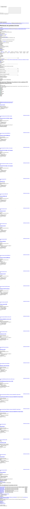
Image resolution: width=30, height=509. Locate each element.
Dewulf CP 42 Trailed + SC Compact (6, 150)
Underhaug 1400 (3, 442)
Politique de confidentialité (13, 497)
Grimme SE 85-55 (2, 489)
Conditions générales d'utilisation (4, 497)
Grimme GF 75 (2, 492)
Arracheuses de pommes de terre (17, 23)
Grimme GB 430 (3, 241)
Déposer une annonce (3, 126)
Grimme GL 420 (3, 225)
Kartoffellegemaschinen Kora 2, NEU (6, 381)
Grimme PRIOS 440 (3, 196)
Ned (1, 495)
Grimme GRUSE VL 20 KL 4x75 (5, 319)
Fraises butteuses (9, 23)
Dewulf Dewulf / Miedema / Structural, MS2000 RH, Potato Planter (11, 396)
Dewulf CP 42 (2, 181)
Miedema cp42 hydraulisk (4, 365)
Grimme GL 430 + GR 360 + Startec (6, 118)
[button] (15, 18)
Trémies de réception (4, 23)
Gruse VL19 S (2, 104)
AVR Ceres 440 (2, 349)
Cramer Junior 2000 (3, 304)
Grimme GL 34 (2, 491)
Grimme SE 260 (2, 487)
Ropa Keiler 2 (2, 490)
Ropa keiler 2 (2, 426)
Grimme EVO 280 (2, 486)
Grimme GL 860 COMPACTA (5, 135)
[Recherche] (15, 10)
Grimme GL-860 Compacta (4, 288)
